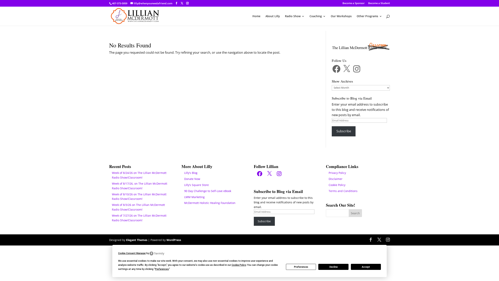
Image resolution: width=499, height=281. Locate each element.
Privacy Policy (337, 173)
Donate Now (192, 179)
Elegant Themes (136, 240)
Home (256, 16)
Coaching (316, 16)
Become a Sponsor (353, 3)
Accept (366, 267)
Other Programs (367, 16)
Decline (333, 267)
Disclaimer (335, 179)
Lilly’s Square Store (196, 185)
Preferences (301, 267)
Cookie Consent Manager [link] (132, 253)
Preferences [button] (162, 269)
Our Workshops (341, 16)
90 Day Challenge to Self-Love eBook (207, 191)
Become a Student (379, 3)
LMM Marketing (194, 197)
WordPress (173, 240)
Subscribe (343, 131)
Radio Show (293, 16)
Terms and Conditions (343, 191)
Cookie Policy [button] (239, 265)
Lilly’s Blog (190, 173)
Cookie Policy (337, 185)
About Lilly (272, 16)
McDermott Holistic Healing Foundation (209, 203)
